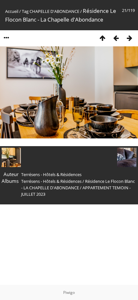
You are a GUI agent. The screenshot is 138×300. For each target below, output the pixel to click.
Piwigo (69, 292)
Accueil (11, 11)
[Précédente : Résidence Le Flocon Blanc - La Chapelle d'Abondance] (116, 37)
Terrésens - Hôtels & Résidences (51, 181)
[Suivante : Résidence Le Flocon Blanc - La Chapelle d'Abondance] (129, 37)
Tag (25, 11)
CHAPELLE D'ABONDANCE (54, 11)
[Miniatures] (102, 37)
